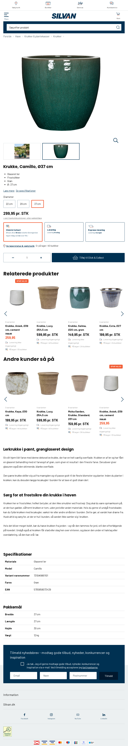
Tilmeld (109, 675)
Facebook (24, 719)
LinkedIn (103, 719)
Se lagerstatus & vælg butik (20, 246)
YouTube (78, 719)
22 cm (9, 203)
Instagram (51, 719)
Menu (6, 19)
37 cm (37, 203)
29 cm (23, 203)
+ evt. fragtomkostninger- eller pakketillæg (22, 218)
